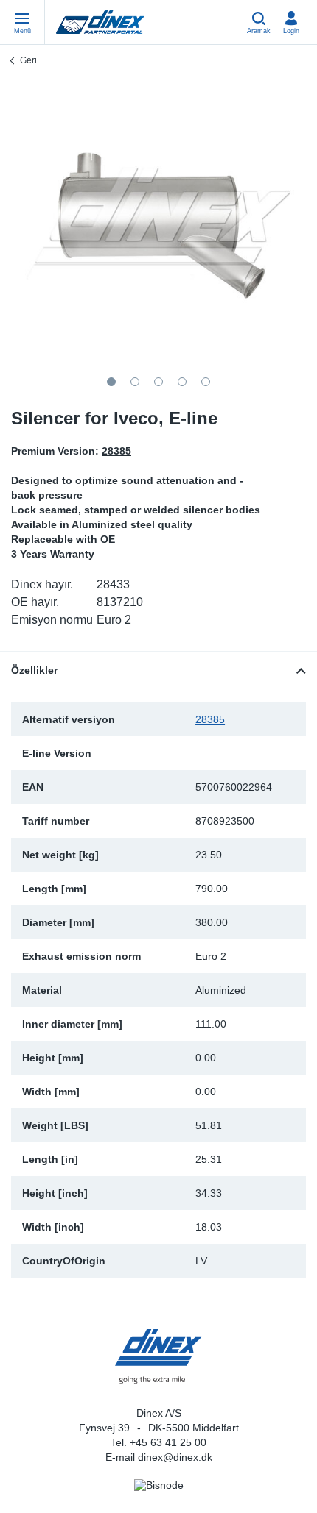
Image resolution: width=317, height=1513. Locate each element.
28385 (210, 719)
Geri (28, 60)
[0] (158, 223)
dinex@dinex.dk (175, 1457)
